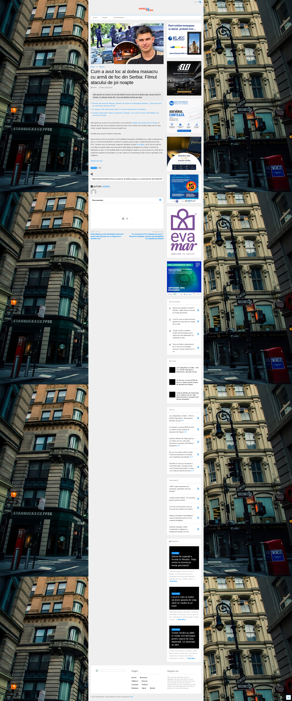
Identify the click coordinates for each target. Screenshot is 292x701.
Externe (175, 553)
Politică (145, 684)
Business (143, 677)
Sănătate (135, 688)
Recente (172, 361)
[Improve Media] (146, 11)
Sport (144, 688)
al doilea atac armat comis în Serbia (144, 123)
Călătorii (175, 593)
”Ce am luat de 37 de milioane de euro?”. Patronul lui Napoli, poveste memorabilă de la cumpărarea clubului (146, 236)
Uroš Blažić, (141, 144)
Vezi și (172, 410)
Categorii (105, 17)
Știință (152, 688)
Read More (173, 581)
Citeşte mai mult (96, 161)
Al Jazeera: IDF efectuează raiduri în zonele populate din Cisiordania (119, 109)
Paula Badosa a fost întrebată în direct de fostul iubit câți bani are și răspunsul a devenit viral (107, 236)
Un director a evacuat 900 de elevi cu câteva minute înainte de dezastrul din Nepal (187, 382)
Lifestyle (135, 684)
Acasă (95, 17)
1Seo (131, 697)
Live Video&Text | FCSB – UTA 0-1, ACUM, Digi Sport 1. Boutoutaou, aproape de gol (187, 370)
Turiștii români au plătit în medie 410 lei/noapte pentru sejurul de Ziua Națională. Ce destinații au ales (183, 639)
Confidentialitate (118, 17)
